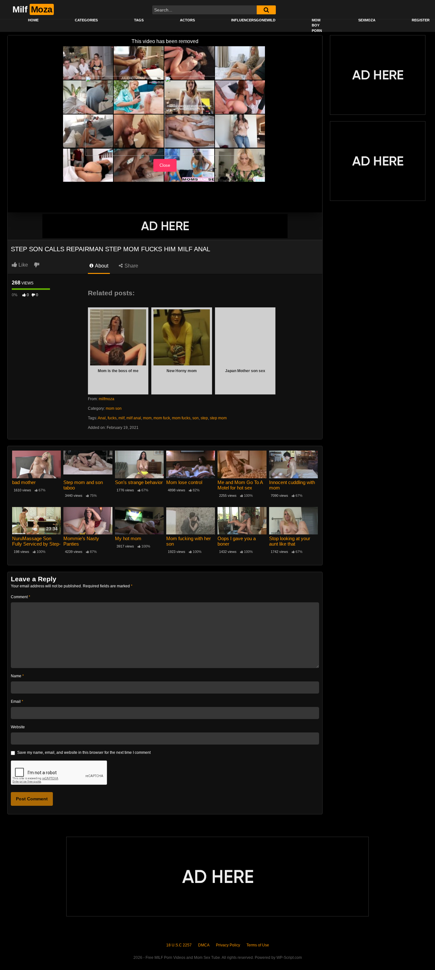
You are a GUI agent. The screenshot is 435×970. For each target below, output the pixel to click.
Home (33, 20)
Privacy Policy (228, 945)
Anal (102, 418)
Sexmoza (366, 20)
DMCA (204, 945)
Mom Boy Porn (317, 25)
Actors (187, 20)
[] (266, 9)
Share (130, 265)
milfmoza (106, 399)
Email (17, 701)
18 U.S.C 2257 (179, 945)
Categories (86, 20)
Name (17, 676)
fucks (112, 418)
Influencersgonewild (253, 20)
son (195, 418)
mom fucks (181, 418)
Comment (20, 597)
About (101, 265)
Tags (139, 20)
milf (121, 418)
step (204, 418)
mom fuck (161, 418)
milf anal (133, 418)
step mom (218, 418)
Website (18, 727)
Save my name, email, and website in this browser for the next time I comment (84, 752)
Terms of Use (257, 945)
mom (147, 418)
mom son (114, 408)
